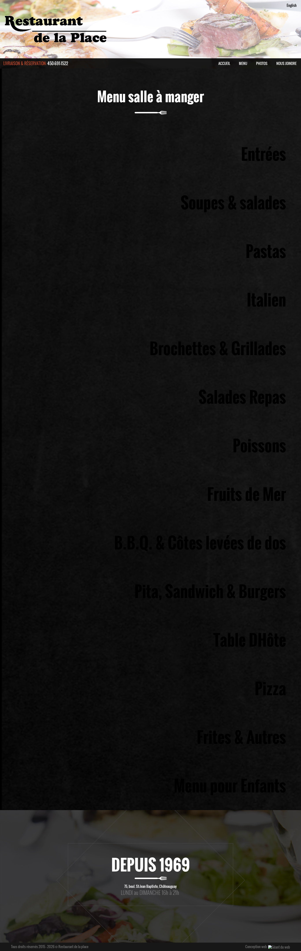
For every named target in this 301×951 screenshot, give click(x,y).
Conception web (256, 946)
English (292, 5)
